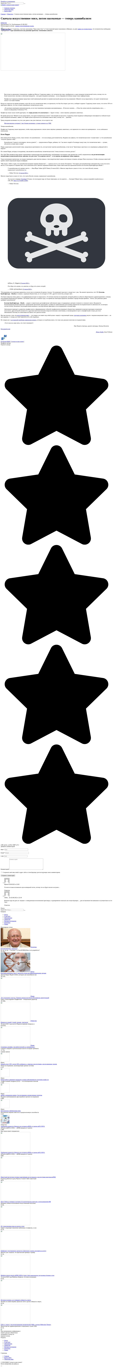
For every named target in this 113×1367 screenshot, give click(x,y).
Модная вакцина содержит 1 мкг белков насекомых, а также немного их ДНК (27, 123)
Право (6, 924)
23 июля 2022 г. (23, 173)
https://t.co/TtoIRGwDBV (21, 180)
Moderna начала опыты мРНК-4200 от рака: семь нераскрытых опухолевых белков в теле (27, 1275)
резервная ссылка (28, 26)
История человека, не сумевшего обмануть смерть (16, 1300)
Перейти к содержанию (8, 1)
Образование (8, 918)
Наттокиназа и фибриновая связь (11, 1111)
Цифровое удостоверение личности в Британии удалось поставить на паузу (23, 1251)
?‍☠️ (25, 170)
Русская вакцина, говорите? (9, 948)
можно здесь (19, 26)
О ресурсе (7, 916)
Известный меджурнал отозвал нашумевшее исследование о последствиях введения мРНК (28, 1177)
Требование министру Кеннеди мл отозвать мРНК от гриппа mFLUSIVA (23, 1126)
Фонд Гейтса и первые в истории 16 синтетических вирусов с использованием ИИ (26, 1201)
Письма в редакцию (10, 921)
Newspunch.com (5, 329)
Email (3, 853)
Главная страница (9, 8)
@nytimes (24, 179)
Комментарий (5, 869)
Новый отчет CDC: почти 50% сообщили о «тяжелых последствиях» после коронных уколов (29, 1064)
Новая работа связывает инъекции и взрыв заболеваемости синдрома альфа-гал (25, 1079)
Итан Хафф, (100, 332)
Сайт (2, 856)
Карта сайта (7, 11)
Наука (6, 914)
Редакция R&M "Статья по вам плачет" (12, 341)
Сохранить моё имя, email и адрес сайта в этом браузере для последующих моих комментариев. (31, 872)
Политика (7, 922)
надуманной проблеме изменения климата (23, 320)
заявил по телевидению (85, 29)
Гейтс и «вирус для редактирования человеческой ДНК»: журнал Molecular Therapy (26, 1324)
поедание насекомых (80, 315)
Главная (6, 1356)
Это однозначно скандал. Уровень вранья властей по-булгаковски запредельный (25, 998)
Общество (4, 23)
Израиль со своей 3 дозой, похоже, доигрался (14, 1022)
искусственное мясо (23, 315)
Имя (2, 849)
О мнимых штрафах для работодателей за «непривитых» (18, 1047)
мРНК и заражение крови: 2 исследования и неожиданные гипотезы (21, 1095)
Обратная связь (8, 9)
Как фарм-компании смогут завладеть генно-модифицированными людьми (23, 973)
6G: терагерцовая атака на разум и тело (12, 1226)
